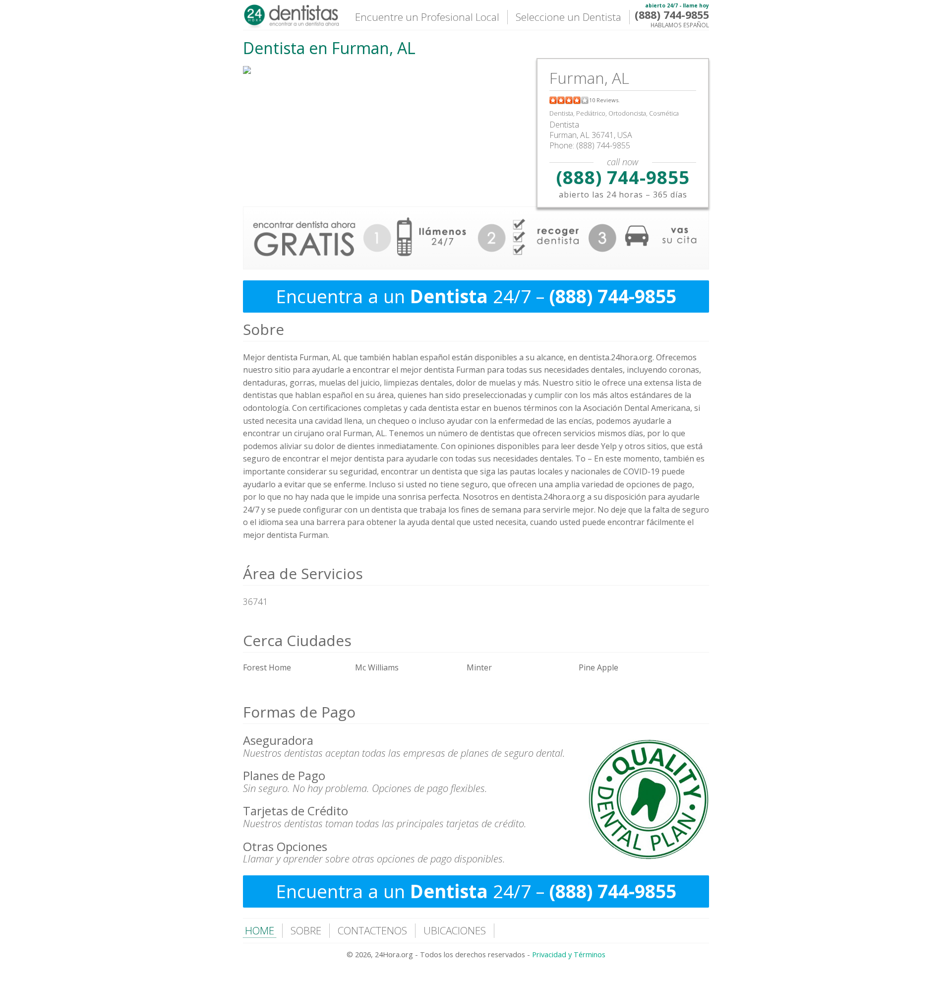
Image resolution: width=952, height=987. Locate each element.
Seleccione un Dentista (568, 17)
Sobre (263, 329)
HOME (259, 930)
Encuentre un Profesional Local (427, 17)
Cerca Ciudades (297, 640)
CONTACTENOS (372, 930)
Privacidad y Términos (568, 954)
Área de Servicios (303, 573)
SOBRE (306, 930)
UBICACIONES (454, 930)
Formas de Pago (299, 712)
